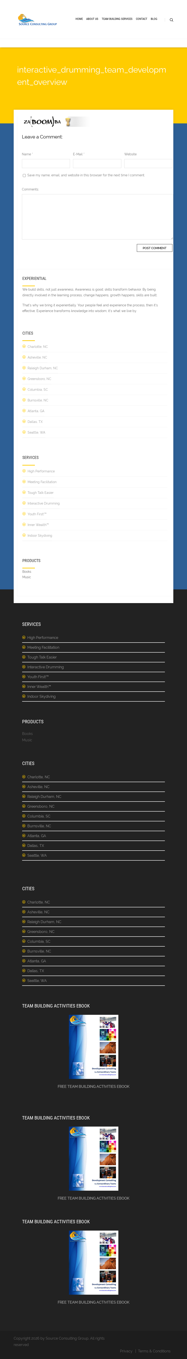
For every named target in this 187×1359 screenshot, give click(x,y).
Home (79, 19)
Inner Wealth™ (38, 525)
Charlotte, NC (38, 347)
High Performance (41, 471)
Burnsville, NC (38, 400)
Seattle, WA (36, 432)
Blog (154, 19)
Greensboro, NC (39, 379)
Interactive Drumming (44, 503)
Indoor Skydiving (40, 535)
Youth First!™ (37, 514)
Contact (141, 19)
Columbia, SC (38, 389)
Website (130, 154)
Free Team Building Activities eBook (93, 1086)
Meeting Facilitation (42, 482)
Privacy (126, 1351)
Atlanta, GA (36, 411)
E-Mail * (79, 154)
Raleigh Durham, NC (43, 368)
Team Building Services (117, 19)
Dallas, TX (35, 422)
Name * (27, 154)
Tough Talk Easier (41, 493)
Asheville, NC (37, 357)
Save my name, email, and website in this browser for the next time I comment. (86, 175)
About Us (92, 19)
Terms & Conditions (154, 1351)
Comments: (30, 189)
